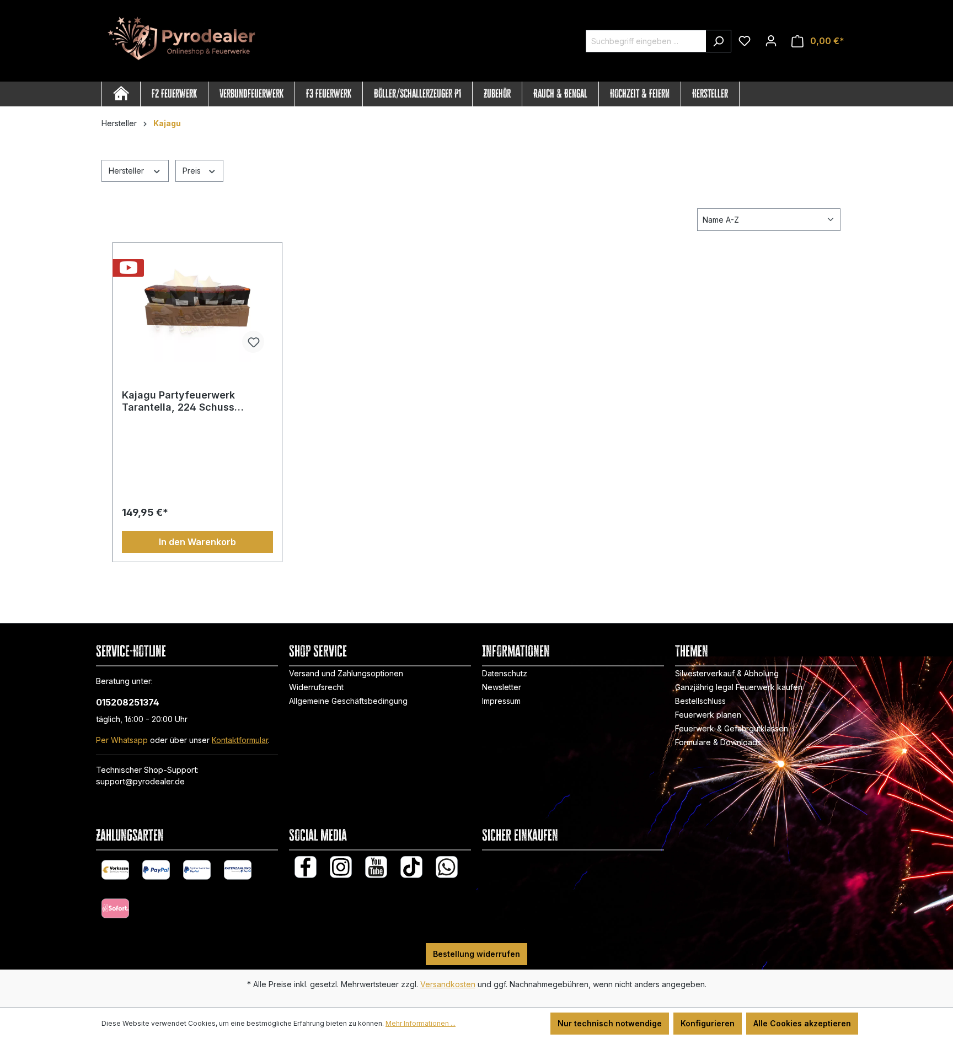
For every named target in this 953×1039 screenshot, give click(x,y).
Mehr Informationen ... (421, 1023)
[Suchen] (718, 41)
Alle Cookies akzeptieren (802, 1023)
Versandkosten (447, 984)
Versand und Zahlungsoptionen (346, 673)
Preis (193, 170)
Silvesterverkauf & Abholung (727, 673)
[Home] (120, 94)
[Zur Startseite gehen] (184, 39)
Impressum (501, 701)
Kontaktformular (240, 740)
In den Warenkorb (197, 541)
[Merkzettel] (744, 41)
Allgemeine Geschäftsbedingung (348, 701)
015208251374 (127, 702)
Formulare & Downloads (718, 742)
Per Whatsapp (122, 740)
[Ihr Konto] (771, 41)
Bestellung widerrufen (476, 954)
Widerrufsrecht (316, 687)
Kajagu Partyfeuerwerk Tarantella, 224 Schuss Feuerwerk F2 (178, 401)
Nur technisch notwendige (610, 1023)
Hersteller (127, 170)
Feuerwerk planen (708, 714)
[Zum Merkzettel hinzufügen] (253, 342)
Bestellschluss (700, 701)
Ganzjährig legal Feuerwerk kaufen (738, 687)
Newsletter (501, 687)
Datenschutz (504, 673)
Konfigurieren (708, 1023)
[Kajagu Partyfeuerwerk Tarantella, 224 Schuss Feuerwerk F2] (197, 306)
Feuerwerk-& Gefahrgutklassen (731, 728)
